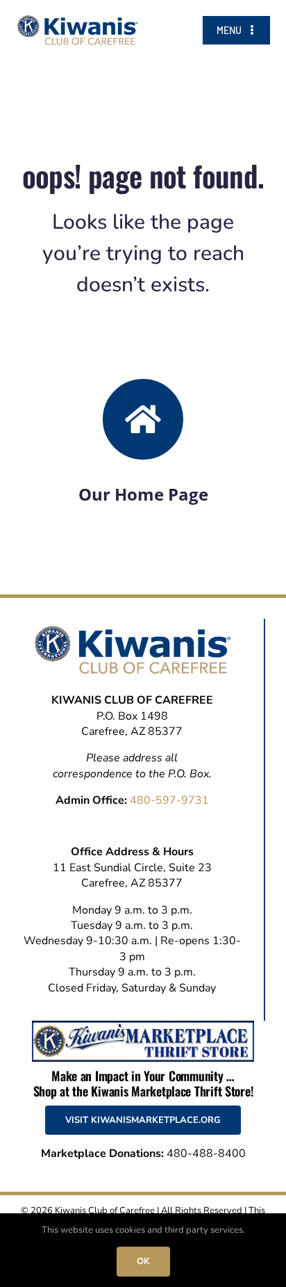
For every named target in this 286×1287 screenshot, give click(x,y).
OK (143, 1261)
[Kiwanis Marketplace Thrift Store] (143, 1026)
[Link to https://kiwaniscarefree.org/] (143, 419)
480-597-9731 (169, 800)
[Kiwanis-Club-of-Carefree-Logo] (77, 21)
